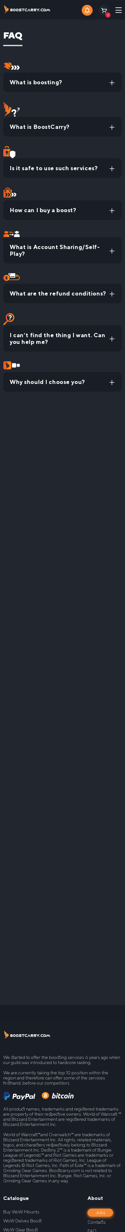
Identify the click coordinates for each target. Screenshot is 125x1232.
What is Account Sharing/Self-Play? (55, 250)
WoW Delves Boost (22, 1220)
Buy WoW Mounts (21, 1211)
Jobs (100, 1212)
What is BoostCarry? (40, 126)
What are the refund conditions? (58, 293)
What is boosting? (36, 82)
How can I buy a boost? (43, 210)
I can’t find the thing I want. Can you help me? (57, 338)
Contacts (97, 1222)
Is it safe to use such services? (53, 168)
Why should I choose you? (47, 382)
